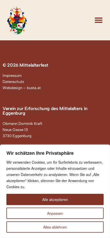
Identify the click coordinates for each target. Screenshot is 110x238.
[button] (98, 20)
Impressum (12, 75)
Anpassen (55, 213)
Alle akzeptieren (55, 199)
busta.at (34, 88)
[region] (55, 191)
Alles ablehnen (55, 227)
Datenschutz (13, 81)
